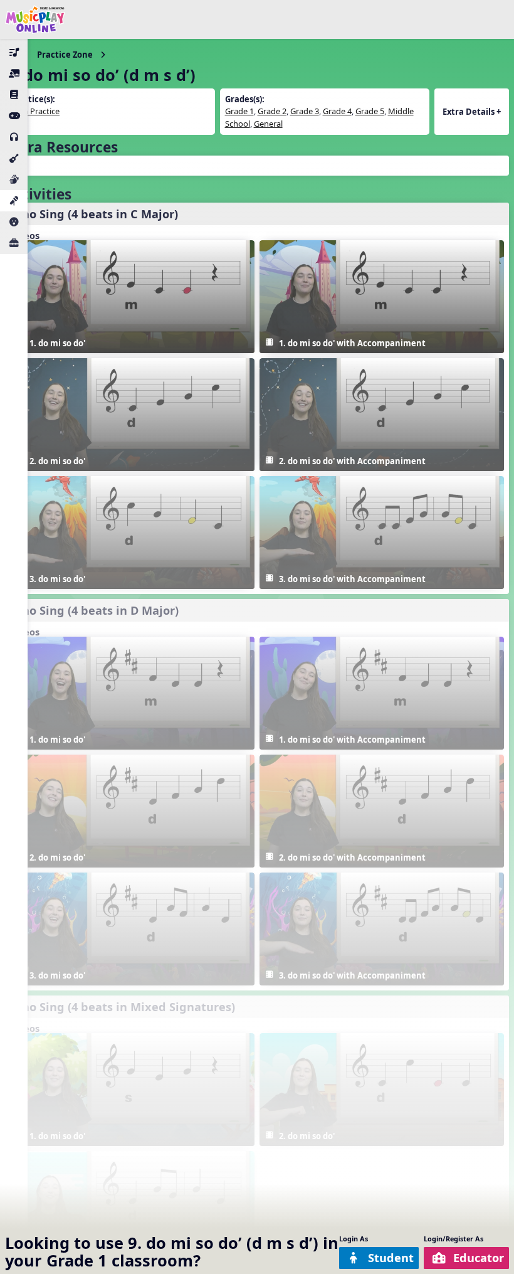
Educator (478, 1257)
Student (391, 1257)
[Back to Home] (35, 19)
